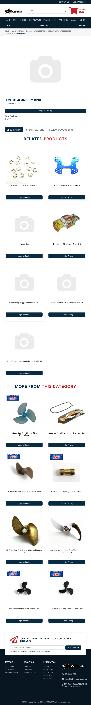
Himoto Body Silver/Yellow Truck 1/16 (66, 244)
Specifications (35, 130)
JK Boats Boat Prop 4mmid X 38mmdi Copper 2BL (24, 551)
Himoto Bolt (24, 244)
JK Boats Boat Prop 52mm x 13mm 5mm (67, 609)
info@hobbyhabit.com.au (76, 679)
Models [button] (23, 20)
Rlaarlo (74, 20)
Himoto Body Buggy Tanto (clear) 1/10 (24, 303)
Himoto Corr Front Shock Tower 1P (67, 185)
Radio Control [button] (11, 20)
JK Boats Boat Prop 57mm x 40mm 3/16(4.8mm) (24, 434)
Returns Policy (48, 669)
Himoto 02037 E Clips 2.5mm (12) (24, 185)
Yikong (8, 25)
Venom (82, 20)
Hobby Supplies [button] (35, 20)
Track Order (9, 669)
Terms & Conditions (34, 651)
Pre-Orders (63, 20)
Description (14, 130)
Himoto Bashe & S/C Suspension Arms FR (67, 303)
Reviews (54, 130)
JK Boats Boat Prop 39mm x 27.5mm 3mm (24, 491)
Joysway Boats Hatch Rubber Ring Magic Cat (66, 433)
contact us (64, 2)
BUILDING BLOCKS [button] (49, 20)
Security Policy (48, 678)
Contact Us (81, 25)
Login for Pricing (45, 111)
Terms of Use (48, 672)
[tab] (14, 129)
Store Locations (30, 672)
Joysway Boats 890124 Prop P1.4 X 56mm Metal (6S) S (66, 551)
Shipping (46, 667)
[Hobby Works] (13, 10)
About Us (44, 25)
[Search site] (65, 11)
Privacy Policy (46, 651)
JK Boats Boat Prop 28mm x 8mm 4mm (24, 609)
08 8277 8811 (71, 674)
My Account (9, 667)
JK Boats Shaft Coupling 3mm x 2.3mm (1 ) (67, 491)
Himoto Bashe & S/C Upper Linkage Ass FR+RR (24, 361)
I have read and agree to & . (31, 651)
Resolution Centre (11, 672)
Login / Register (79, 2)
